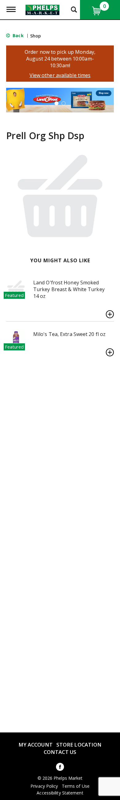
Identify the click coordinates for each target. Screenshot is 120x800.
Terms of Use (76, 786)
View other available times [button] (60, 75)
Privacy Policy (44, 786)
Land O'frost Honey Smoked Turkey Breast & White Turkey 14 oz (69, 289)
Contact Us (60, 752)
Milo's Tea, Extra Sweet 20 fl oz (69, 334)
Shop (35, 36)
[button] (60, 99)
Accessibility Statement (60, 792)
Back (17, 35)
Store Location (79, 744)
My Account (35, 744)
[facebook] (60, 767)
